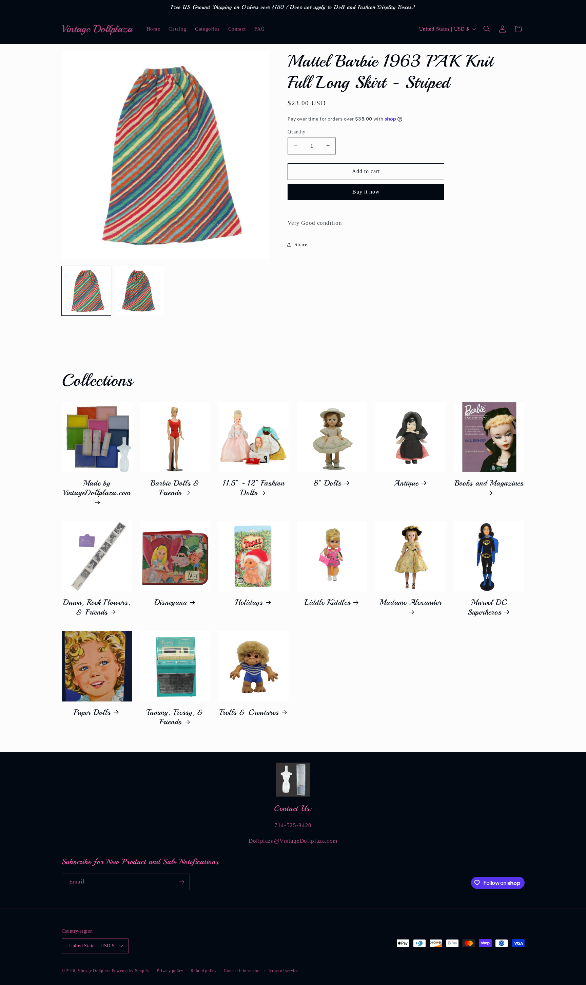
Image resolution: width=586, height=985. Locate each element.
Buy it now (366, 192)
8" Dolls (327, 483)
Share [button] (300, 244)
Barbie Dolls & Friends (175, 487)
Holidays (249, 602)
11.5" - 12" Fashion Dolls (253, 487)
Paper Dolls (92, 712)
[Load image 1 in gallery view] (86, 291)
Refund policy (204, 970)
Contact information (242, 970)
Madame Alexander (410, 602)
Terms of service (283, 970)
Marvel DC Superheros (487, 607)
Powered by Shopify (131, 970)
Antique (406, 483)
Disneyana (170, 602)
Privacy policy (170, 970)
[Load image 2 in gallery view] (139, 291)
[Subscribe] (181, 882)
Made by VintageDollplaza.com (97, 487)
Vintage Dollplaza (94, 970)
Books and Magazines (489, 483)
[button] (486, 29)
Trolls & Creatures (249, 712)
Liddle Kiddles (328, 602)
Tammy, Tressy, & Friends (175, 717)
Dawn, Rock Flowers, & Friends (96, 607)
